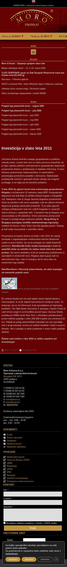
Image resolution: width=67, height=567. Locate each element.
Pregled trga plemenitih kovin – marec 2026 (21, 129)
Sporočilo (7, 507)
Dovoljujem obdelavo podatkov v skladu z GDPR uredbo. (31, 523)
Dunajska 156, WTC (12, 376)
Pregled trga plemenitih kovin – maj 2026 (20, 120)
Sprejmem (13, 559)
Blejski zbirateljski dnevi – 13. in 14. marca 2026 (23, 68)
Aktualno (33, 59)
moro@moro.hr (13, 402)
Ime (5, 490)
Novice (33, 102)
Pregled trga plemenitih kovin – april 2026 (20, 124)
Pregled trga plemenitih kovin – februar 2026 (21, 134)
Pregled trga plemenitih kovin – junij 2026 (20, 115)
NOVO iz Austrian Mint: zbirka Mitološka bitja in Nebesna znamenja (32, 84)
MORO (33, 46)
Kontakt (8, 484)
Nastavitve (45, 559)
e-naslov (7, 498)
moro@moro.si (13, 399)
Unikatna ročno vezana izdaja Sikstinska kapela (23, 88)
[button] (33, 51)
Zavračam (29, 559)
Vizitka (8, 365)
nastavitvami (11, 553)
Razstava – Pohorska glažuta (15, 79)
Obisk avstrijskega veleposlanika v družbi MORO (24, 93)
